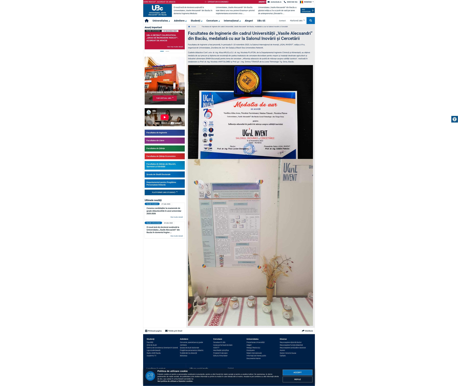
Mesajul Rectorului (253, 348)
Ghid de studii (152, 345)
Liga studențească (153, 350)
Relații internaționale (254, 353)
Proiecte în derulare (220, 353)
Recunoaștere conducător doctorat (293, 348)
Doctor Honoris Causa (288, 353)
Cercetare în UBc (219, 342)
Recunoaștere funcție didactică (291, 345)
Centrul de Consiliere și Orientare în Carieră (162, 348)
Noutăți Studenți (152, 204)
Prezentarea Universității (256, 342)
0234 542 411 (292, 2)
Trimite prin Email (175, 331)
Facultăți (150, 342)
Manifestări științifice (221, 350)
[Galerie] (250, 112)
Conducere (251, 350)
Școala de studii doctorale (189, 348)
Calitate (283, 356)
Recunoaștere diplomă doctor (291, 342)
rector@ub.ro (276, 2)
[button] (307, 2)
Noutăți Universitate (153, 31)
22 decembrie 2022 (170, 31)
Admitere (183, 345)
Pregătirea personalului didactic (191, 350)
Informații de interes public (256, 356)
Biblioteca (183, 356)
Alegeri (249, 345)
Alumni (282, 350)
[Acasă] (146, 20)
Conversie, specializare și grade (191, 342)
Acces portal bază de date (222, 345)
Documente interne (253, 358)
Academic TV (151, 356)
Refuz (297, 379)
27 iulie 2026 (165, 204)
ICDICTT (216, 348)
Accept (298, 372)
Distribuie (309, 331)
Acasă (193, 26)
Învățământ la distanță (188, 353)
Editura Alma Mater (220, 356)
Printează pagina (155, 331)
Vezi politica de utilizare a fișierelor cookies (175, 381)
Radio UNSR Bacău (154, 353)
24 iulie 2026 (168, 223)
